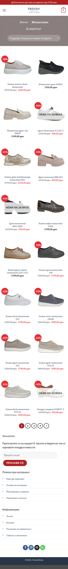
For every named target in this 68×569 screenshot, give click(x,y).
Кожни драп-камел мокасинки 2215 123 (17, 271)
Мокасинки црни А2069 (50, 84)
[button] (4, 10)
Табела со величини (16, 535)
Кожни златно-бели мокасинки (17, 85)
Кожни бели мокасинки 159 (17, 317)
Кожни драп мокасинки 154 (17, 364)
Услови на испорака (16, 485)
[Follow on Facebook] (25, 547)
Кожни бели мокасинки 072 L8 (17, 410)
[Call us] (42, 547)
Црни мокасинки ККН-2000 (17, 225)
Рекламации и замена (17, 491)
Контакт (10, 522)
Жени (24, 22)
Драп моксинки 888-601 (51, 177)
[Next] (46, 426)
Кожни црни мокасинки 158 (50, 271)
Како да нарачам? (15, 478)
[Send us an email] (37, 547)
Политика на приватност (18, 529)
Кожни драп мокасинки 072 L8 (50, 364)
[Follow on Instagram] (31, 547)
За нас (9, 516)
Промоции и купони (16, 498)
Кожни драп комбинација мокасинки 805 (17, 178)
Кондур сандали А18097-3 (50, 409)
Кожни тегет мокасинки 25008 (50, 317)
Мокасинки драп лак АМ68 (17, 132)
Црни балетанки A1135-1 (51, 130)
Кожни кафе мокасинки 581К (50, 225)
